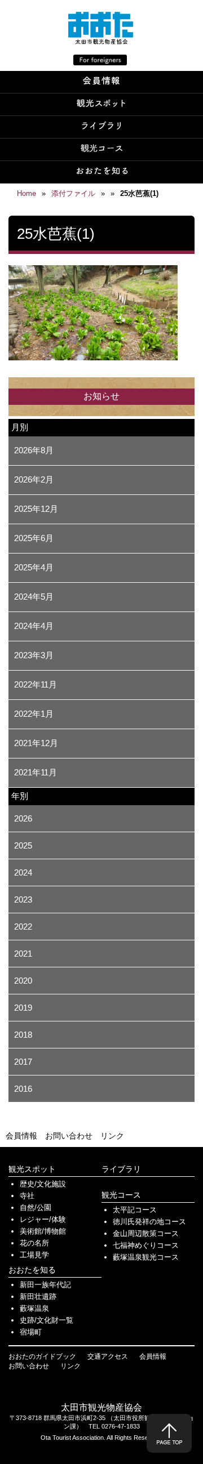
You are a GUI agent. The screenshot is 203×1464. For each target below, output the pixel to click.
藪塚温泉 (34, 1308)
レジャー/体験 (43, 1219)
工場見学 (34, 1255)
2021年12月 (36, 743)
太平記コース (135, 1210)
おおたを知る (32, 1269)
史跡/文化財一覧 (46, 1320)
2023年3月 (34, 655)
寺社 (27, 1195)
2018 (23, 1034)
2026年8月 (34, 450)
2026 (23, 818)
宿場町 (31, 1332)
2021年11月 (35, 772)
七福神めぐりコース (146, 1245)
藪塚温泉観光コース (146, 1257)
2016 (23, 1088)
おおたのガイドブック (42, 1356)
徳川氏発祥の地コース (149, 1221)
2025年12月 (36, 509)
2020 (23, 980)
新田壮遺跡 (38, 1296)
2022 (23, 926)
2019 (23, 1007)
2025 (23, 845)
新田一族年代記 (45, 1284)
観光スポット (32, 1168)
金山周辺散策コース (146, 1233)
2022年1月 (34, 713)
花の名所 (34, 1243)
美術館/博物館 (43, 1231)
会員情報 (21, 1135)
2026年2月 (34, 479)
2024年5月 (34, 596)
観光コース (121, 1194)
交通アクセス (107, 1356)
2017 (23, 1061)
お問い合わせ (68, 1135)
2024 (23, 872)
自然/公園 (35, 1207)
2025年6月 (34, 538)
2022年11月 (35, 684)
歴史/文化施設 (43, 1184)
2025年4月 (34, 567)
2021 (23, 953)
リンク (112, 1135)
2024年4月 (34, 626)
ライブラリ (121, 1168)
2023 (23, 899)
